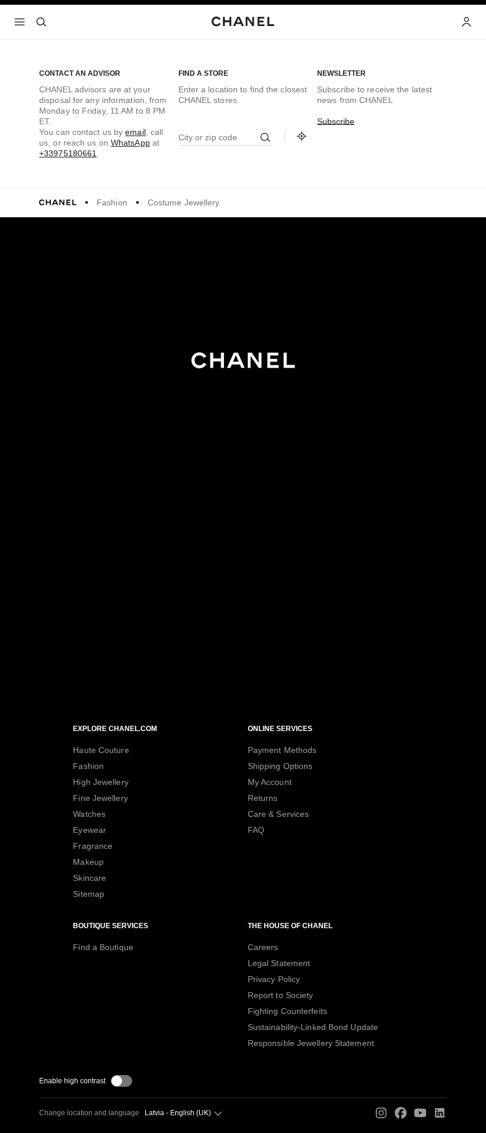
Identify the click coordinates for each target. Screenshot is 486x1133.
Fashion (112, 202)
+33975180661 (68, 153)
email (135, 132)
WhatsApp (130, 142)
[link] (302, 136)
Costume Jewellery (184, 202)
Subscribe (335, 121)
